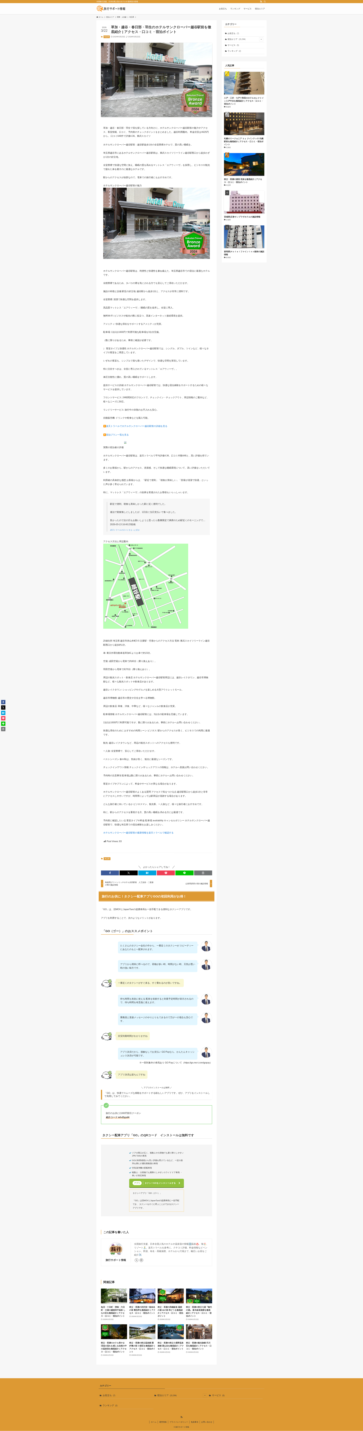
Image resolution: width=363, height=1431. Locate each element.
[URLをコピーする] (203, 872)
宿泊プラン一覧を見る (117, 435)
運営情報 (163, 1422)
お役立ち (233, 33)
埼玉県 (106, 37)
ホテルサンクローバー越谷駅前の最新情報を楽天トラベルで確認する (138, 832)
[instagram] (141, 1260)
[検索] (265, 1)
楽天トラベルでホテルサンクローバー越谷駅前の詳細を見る (136, 426)
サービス (233, 45)
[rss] (261, 1)
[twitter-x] (136, 1260)
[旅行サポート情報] (110, 8)
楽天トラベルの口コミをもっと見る (125, 530)
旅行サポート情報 (116, 1260)
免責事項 (194, 1422)
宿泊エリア (236, 39)
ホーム (153, 1422)
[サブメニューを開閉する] (261, 39)
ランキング (234, 51)
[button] (110, 872)
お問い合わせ (206, 1422)
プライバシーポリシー (179, 1422)
